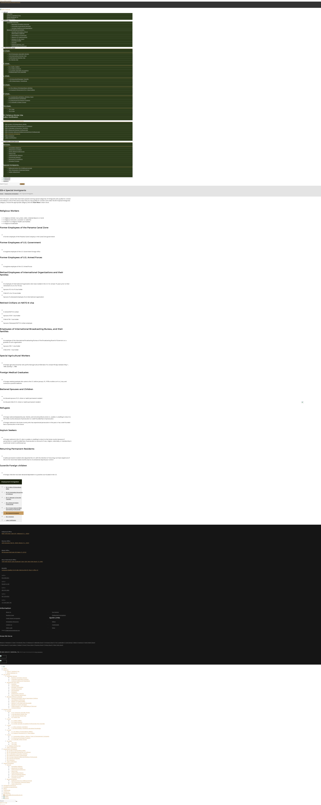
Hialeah (20, 645)
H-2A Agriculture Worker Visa (19, 714)
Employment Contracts (17, 693)
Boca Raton (30, 645)
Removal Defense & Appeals (14, 697)
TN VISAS (9, 741)
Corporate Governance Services (20, 679)
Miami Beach (4, 645)
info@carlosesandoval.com (12, 630)
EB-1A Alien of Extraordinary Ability (13, 488)
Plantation (8, 642)
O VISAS (9, 730)
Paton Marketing (38, 652)
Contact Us (274, 403)
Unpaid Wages (15, 685)
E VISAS (9, 719)
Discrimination (15, 690)
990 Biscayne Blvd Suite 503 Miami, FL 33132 (14, 552)
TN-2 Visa (14, 744)
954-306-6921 (5, 578)
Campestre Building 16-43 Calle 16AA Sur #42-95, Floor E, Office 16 (20, 570)
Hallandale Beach (38, 642)
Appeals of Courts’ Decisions (19, 704)
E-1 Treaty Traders (16, 720)
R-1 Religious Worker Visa (13, 746)
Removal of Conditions (17, 776)
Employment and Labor (13, 682)
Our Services (55, 612)
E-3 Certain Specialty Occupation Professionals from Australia (28, 723)
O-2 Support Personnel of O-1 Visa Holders (23, 733)
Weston (2, 642)
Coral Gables (12, 645)
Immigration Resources (255, 403)
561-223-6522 (5, 596)
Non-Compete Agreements (18, 695)
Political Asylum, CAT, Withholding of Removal (23, 706)
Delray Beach (48, 645)
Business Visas (10, 615)
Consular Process (16, 777)
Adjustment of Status (17, 768)
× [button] (0, 804)
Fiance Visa (14, 771)
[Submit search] (16, 801)
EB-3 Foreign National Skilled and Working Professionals (14, 508)
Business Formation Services (19, 678)
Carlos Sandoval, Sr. (12, 673)
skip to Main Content (5, 1)
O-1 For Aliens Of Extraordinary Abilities (22, 731)
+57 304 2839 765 (6, 602)
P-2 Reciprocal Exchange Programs (20, 738)
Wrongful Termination (17, 687)
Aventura (80, 642)
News (244, 403)
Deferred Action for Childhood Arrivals (21, 780)
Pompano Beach (49, 642)
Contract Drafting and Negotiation (20, 681)
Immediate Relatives (16, 766)
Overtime (13, 684)
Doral (24, 645)
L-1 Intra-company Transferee (19, 727)
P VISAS (9, 735)
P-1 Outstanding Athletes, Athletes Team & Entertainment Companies (30, 736)
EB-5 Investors (10, 516)
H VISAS (9, 711)
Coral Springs (68, 642)
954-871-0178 (5, 584)
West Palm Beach (58, 645)
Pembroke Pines (21, 642)
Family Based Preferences (18, 769)
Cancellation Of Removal (18, 700)
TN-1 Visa (14, 742)
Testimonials (284, 403)
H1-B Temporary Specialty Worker (20, 712)
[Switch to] (6, 178)
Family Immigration (8, 763)
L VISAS (9, 725)
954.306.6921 (7, 793)
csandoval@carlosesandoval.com (13, 795)
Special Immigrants (12, 779)
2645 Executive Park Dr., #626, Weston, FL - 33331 (15, 543)
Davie (13, 642)
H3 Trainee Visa (15, 717)
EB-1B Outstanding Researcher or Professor (14, 493)
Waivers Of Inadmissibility (18, 701)
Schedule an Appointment (10, 787)
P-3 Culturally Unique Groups (19, 739)
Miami (75, 642)
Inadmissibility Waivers (17, 773)
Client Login (294, 403)
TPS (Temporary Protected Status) (20, 782)
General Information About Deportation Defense (24, 698)
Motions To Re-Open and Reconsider (21, 703)
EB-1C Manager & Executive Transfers (13, 498)
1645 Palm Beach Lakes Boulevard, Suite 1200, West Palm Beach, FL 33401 (22, 561)
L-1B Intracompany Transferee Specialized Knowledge (26, 728)
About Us (8, 612)
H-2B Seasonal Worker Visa (18, 716)
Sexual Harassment (16, 689)
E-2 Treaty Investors (16, 722)
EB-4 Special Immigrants (12, 513)
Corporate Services (12, 676)
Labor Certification (11, 520)
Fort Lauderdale (59, 642)
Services (9, 765)
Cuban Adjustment (16, 784)
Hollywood (30, 642)
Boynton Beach (39, 645)
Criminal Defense (16, 708)
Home (1, 193)
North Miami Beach (90, 642)
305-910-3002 (5, 590)
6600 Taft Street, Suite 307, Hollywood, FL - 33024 (15, 533)
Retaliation (14, 692)
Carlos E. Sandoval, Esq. (13, 671)
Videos (267, 403)
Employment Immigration (11, 193)
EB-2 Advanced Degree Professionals (12, 503)
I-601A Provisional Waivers (18, 774)
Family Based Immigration (13, 618)
